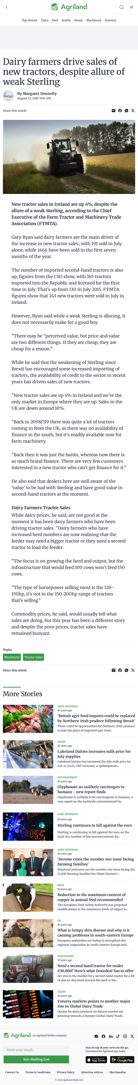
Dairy (45, 20)
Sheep (78, 20)
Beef (55, 20)
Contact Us (12, 1072)
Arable (66, 20)
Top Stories (29, 20)
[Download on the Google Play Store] (122, 1059)
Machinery (93, 20)
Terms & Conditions (37, 1072)
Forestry (110, 20)
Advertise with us (92, 1072)
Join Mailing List (36, 1059)
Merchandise (117, 1072)
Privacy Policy (65, 1072)
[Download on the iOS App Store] (96, 1059)
